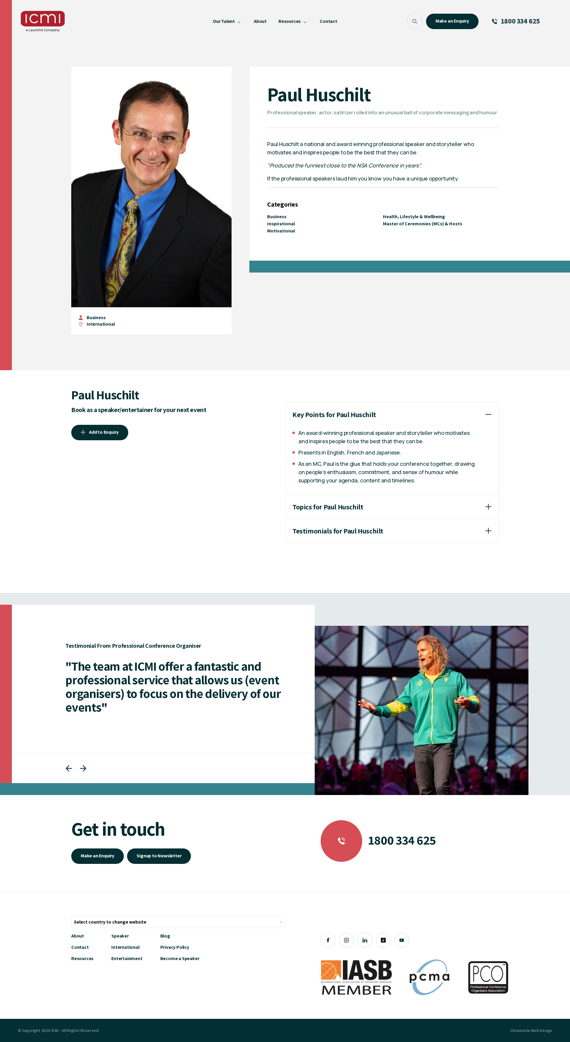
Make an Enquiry (97, 856)
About (77, 936)
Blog (165, 936)
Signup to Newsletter (159, 856)
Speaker (120, 936)
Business (96, 317)
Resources (82, 958)
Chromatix (520, 1030)
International (125, 947)
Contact (80, 947)
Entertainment (126, 958)
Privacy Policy (174, 947)
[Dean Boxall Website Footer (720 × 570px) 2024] (421, 710)
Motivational (281, 231)
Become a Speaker (180, 958)
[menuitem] (227, 21)
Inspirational (281, 224)
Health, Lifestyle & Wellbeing (414, 216)
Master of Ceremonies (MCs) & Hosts (422, 224)
